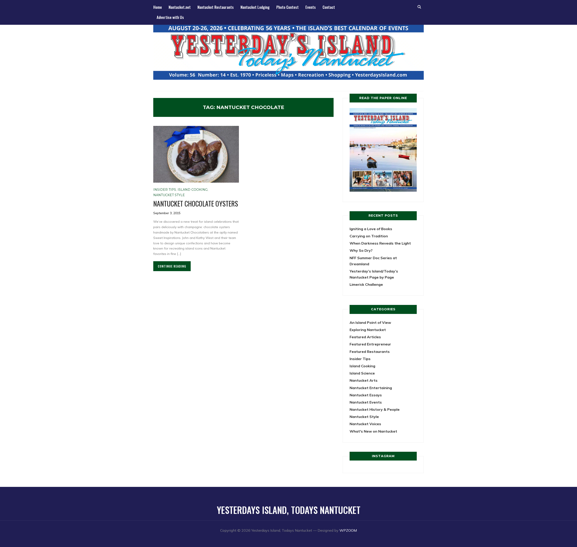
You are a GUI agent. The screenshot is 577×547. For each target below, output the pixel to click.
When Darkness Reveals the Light (380, 243)
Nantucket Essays (366, 395)
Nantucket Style (169, 195)
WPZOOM (348, 530)
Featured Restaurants (370, 351)
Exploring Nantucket (368, 329)
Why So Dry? (361, 250)
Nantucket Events (366, 402)
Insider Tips (164, 190)
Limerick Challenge (366, 284)
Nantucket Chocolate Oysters (195, 203)
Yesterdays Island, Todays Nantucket (288, 510)
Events (310, 7)
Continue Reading (172, 266)
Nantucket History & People (375, 409)
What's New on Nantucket (373, 431)
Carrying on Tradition (369, 236)
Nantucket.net (180, 7)
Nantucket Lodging (255, 7)
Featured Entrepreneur (370, 344)
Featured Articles (365, 337)
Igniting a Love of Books (371, 229)
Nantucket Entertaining (371, 388)
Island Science (362, 373)
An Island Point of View (370, 322)
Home (157, 7)
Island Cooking (193, 190)
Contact (329, 7)
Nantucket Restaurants (215, 7)
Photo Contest (287, 7)
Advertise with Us (170, 17)
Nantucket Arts (364, 380)
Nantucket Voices (365, 424)
